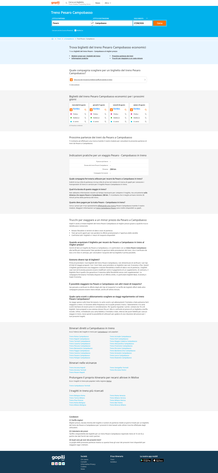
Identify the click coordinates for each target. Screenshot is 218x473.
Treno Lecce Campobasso (119, 355)
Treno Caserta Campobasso (79, 344)
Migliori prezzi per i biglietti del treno (86, 56)
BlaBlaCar (80, 30)
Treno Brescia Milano (118, 405)
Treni (59, 39)
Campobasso (102, 332)
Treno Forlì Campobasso (119, 339)
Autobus (113, 462)
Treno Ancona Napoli (77, 367)
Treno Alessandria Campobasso (122, 344)
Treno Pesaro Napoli (77, 372)
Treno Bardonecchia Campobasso (122, 351)
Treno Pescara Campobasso (79, 346)
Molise (109, 381)
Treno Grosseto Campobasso (121, 353)
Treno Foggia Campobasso (79, 351)
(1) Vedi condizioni (74, 84)
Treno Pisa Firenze (76, 400)
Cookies (84, 467)
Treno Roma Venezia (117, 395)
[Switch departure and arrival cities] (92, 23)
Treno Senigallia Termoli (119, 367)
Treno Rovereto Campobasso (121, 358)
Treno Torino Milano (77, 398)
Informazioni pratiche (80, 58)
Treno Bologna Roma (77, 395)
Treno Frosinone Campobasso (121, 346)
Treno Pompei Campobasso (79, 358)
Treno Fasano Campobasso (79, 355)
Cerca (159, 23)
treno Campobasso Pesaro (106, 208)
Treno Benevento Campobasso (80, 348)
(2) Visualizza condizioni (76, 125)
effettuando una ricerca (107, 206)
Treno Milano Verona (118, 398)
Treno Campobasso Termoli (79, 386)
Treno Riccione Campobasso (120, 348)
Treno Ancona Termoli (77, 370)
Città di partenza (58, 18)
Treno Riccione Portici (118, 370)
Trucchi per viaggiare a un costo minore (127, 58)
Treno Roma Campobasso (79, 336)
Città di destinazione (101, 18)
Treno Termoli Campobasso (79, 341)
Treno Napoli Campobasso (79, 339)
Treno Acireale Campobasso (120, 336)
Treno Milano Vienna (118, 400)
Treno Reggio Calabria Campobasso (123, 341)
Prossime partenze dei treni (122, 56)
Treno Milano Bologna (77, 405)
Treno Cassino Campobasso (79, 353)
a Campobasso (69, 39)
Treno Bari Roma (116, 403)
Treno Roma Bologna (77, 403)
